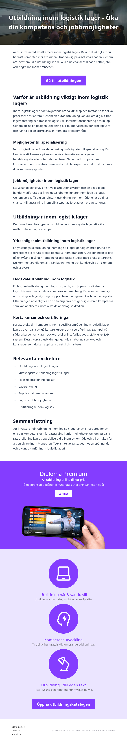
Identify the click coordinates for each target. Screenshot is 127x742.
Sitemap (15, 730)
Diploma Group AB (75, 730)
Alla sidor (16, 734)
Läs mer (63, 493)
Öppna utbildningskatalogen (63, 704)
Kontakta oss (18, 726)
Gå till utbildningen (63, 80)
